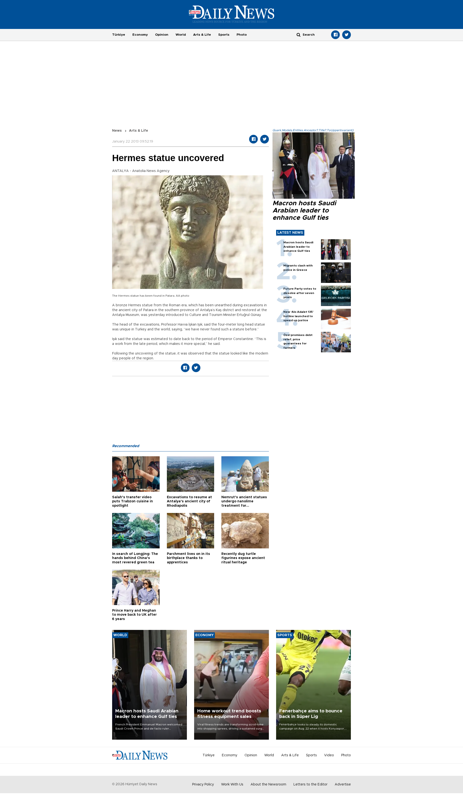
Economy (140, 34)
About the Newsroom (268, 784)
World (181, 34)
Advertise (343, 784)
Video (329, 755)
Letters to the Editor (310, 784)
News (117, 130)
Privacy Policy (203, 784)
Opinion (161, 34)
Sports (223, 34)
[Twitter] (346, 34)
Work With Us (232, 784)
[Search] (298, 35)
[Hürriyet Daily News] (231, 14)
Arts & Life (202, 34)
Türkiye (118, 34)
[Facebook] (335, 34)
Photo (242, 34)
